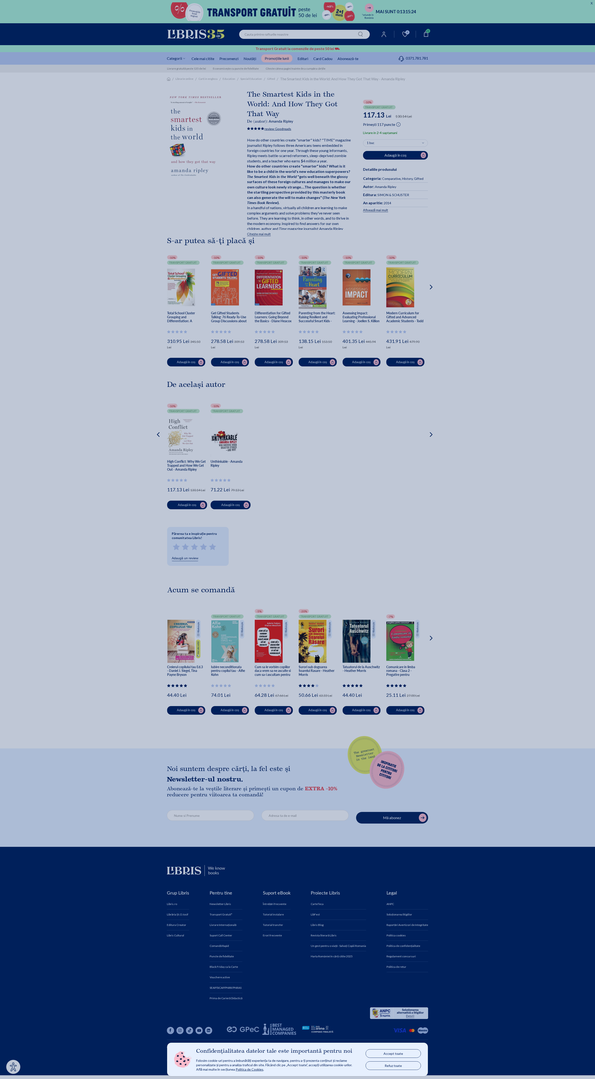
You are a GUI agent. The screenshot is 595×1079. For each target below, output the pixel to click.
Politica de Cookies (249, 1069)
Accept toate (393, 1054)
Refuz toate (393, 1066)
